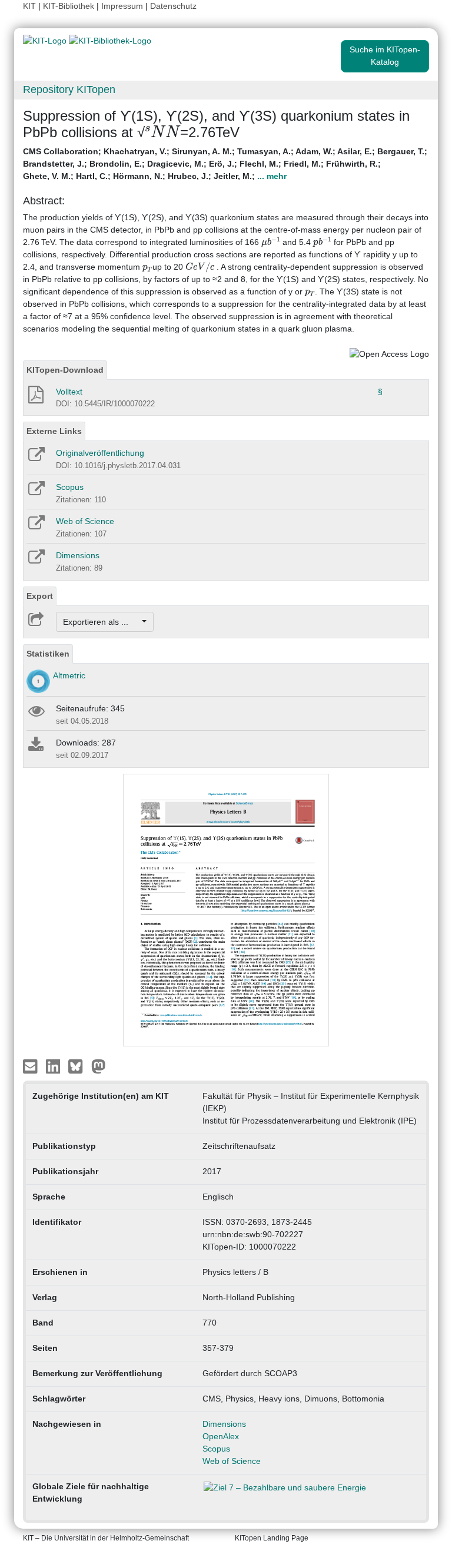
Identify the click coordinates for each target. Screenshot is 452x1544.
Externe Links (54, 431)
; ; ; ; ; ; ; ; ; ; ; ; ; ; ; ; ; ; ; (225, 164)
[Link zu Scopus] (35, 492)
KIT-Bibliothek (70, 6)
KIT (29, 6)
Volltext (69, 391)
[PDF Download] (35, 398)
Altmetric (69, 675)
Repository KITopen (69, 89)
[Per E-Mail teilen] (31, 1066)
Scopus (70, 487)
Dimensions (77, 555)
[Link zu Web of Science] (35, 526)
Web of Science (85, 521)
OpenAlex (220, 1436)
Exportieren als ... (101, 622)
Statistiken (47, 653)
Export (39, 596)
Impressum (122, 6)
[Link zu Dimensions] (35, 560)
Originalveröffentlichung (100, 453)
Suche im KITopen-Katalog (385, 56)
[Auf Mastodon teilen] (98, 1066)
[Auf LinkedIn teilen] (54, 1066)
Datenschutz (173, 6)
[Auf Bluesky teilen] (78, 1066)
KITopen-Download (65, 370)
